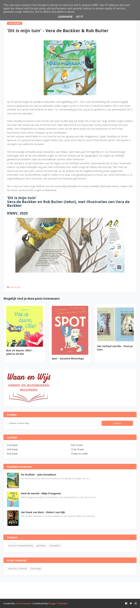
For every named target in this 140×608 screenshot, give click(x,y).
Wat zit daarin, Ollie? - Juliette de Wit (19, 352)
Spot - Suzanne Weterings (68, 358)
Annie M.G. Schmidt (17, 568)
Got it (79, 16)
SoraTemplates (23, 603)
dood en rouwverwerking (20, 545)
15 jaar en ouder (79, 453)
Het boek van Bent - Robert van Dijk (43, 512)
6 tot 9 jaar (12, 453)
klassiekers (55, 545)
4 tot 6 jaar (15, 287)
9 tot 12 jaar (77, 445)
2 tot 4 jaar (12, 445)
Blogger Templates (58, 603)
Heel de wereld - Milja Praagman (41, 493)
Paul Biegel (35, 568)
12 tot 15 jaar (77, 449)
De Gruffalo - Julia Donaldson (38, 474)
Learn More (65, 16)
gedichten (41, 545)
